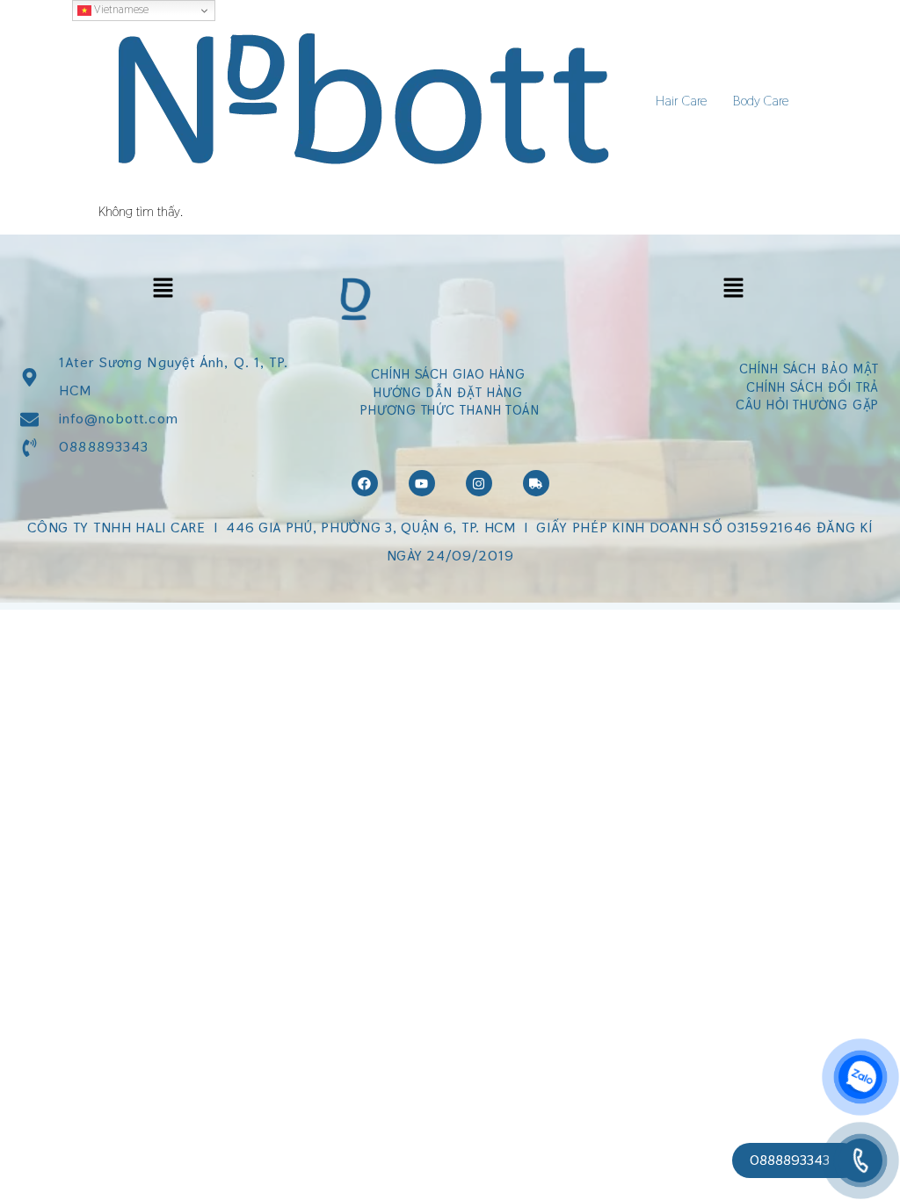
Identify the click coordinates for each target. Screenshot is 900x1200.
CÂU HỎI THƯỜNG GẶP (807, 404)
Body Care (760, 100)
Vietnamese (120, 9)
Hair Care (681, 100)
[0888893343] (860, 1160)
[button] (163, 288)
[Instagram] (479, 483)
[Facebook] (365, 483)
